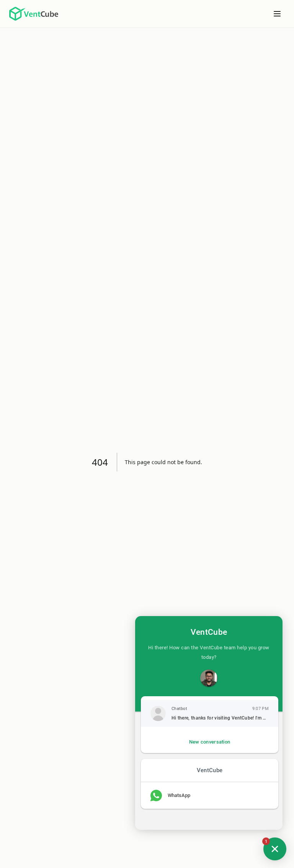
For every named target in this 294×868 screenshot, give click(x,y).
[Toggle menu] (277, 13)
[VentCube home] (33, 14)
